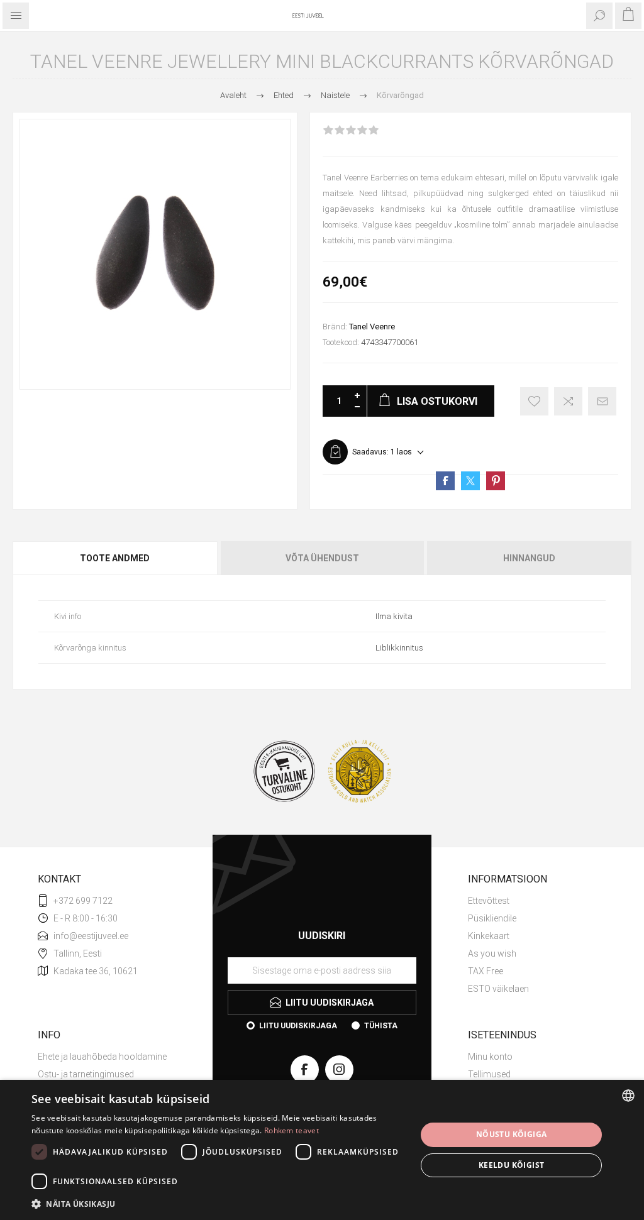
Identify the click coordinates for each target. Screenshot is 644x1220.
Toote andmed (115, 558)
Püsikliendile (492, 918)
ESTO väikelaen (498, 989)
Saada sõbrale (602, 401)
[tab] (116, 558)
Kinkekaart (488, 936)
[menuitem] (537, 901)
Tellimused (489, 1074)
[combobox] (628, 1095)
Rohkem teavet (291, 1130)
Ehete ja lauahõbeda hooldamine (102, 1057)
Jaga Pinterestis (495, 480)
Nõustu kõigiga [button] (511, 1134)
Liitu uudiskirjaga (298, 1025)
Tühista (380, 1025)
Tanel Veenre (372, 326)
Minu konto (490, 1057)
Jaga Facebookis (445, 480)
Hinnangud (529, 558)
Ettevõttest (488, 901)
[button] (218, 1203)
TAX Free (485, 971)
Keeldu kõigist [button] (512, 1165)
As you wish (492, 953)
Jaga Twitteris (470, 480)
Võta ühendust (322, 558)
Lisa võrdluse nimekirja (568, 401)
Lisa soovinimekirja (534, 401)
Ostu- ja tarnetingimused (86, 1074)
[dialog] (322, 1150)
